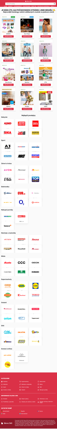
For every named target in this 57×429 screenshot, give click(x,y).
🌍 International (23, 413)
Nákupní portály (44, 389)
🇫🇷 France (40, 411)
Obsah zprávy (24, 398)
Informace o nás (44, 398)
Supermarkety (18, 6)
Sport (4, 387)
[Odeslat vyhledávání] (54, 4)
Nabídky (10, 6)
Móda (52, 6)
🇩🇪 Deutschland (5, 411)
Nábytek (33, 6)
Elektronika (26, 6)
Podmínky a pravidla (8, 401)
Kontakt (5, 398)
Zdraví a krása (25, 387)
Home (5, 6)
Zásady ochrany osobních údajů (46, 402)
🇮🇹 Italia (3, 413)
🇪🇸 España (22, 411)
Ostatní (23, 389)
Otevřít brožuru (8, 36)
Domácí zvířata (7, 389)
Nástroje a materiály (43, 6)
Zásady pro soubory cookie (28, 401)
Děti (41, 387)
